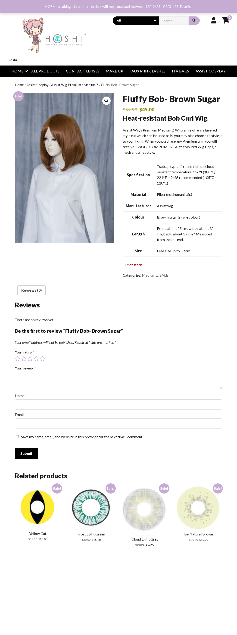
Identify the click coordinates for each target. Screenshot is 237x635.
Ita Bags (180, 71)
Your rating (25, 352)
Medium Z (91, 85)
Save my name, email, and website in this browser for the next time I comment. (82, 437)
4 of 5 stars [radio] (36, 358)
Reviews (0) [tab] (31, 290)
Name (21, 395)
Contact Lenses (83, 71)
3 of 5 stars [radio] (30, 358)
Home (17, 71)
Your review (25, 368)
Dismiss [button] (186, 6)
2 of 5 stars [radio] (24, 358)
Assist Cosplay (211, 71)
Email (20, 414)
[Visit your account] (214, 20)
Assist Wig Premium (66, 85)
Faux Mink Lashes (147, 71)
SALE (164, 275)
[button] (106, 101)
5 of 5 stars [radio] (42, 358)
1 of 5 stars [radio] (17, 358)
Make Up (114, 71)
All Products (45, 71)
